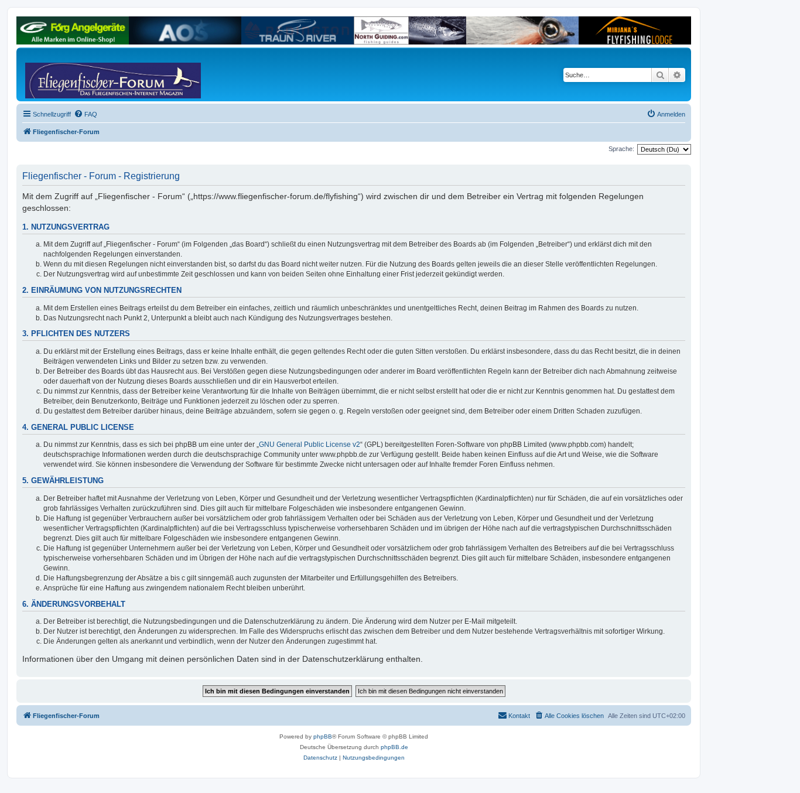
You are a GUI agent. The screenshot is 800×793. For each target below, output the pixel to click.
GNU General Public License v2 (309, 444)
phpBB (322, 736)
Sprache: (621, 148)
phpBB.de (394, 747)
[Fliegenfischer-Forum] (69, 74)
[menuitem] (85, 114)
